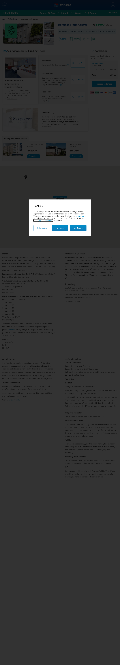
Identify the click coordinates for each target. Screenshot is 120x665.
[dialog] (60, 217)
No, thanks (60, 228)
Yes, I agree (78, 228)
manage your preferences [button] (43, 220)
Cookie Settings (42, 228)
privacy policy (81, 216)
